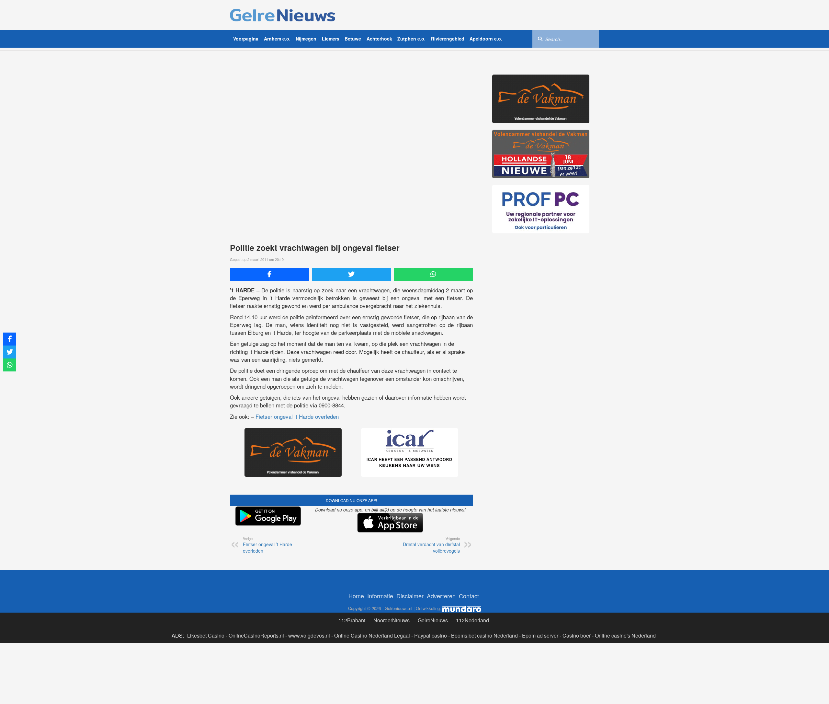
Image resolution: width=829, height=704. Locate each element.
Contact (469, 596)
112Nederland (472, 620)
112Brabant (351, 620)
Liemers (330, 38)
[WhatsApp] (433, 274)
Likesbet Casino (205, 635)
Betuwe (353, 38)
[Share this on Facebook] (269, 274)
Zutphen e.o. (411, 38)
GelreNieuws (433, 620)
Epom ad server (540, 635)
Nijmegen (306, 38)
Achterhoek (379, 38)
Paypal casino (430, 635)
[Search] (540, 38)
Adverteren (441, 596)
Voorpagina (245, 38)
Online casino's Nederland (625, 635)
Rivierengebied (447, 38)
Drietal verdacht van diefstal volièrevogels (431, 545)
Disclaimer (410, 596)
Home (356, 596)
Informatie (380, 596)
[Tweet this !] (351, 274)
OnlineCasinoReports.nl (256, 635)
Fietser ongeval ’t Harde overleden (297, 416)
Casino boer (576, 635)
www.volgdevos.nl (309, 635)
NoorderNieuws (391, 620)
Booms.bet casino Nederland (484, 635)
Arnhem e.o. (277, 38)
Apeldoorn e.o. (486, 38)
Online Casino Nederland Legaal (372, 635)
